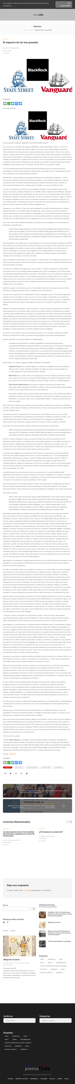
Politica (52, 1078)
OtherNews (12, 754)
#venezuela (59, 972)
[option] (19, 836)
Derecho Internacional (31, 803)
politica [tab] (5, 931)
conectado (26, 890)
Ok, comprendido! (65, 4)
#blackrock (19, 767)
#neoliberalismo (61, 962)
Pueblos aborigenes (47, 803)
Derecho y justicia (22, 1078)
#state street (46, 767)
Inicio (24, 30)
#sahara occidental (46, 972)
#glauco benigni (32, 767)
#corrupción (51, 959)
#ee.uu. (42, 962)
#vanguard (58, 767)
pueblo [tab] (12, 931)
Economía (44, 1078)
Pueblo (59, 1078)
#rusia (63, 969)
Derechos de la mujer (28, 788)
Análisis (30, 30)
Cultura (10, 1078)
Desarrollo (34, 1078)
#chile (42, 959)
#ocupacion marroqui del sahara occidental (53, 966)
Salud (66, 1078)
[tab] (47, 905)
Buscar (5, 905)
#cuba (61, 959)
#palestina (43, 969)
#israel (50, 962)
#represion (54, 969)
